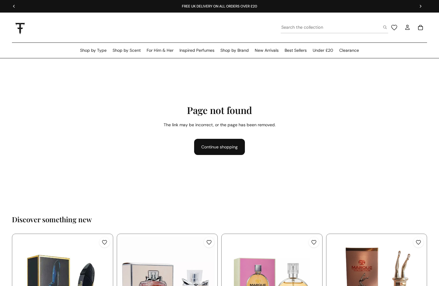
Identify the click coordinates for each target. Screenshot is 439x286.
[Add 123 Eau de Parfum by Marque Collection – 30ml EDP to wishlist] (209, 242)
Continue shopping (219, 147)
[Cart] (420, 27)
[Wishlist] (394, 27)
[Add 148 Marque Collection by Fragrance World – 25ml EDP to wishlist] (418, 242)
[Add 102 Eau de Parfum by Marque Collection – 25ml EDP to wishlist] (104, 242)
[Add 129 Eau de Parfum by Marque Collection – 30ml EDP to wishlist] (314, 242)
